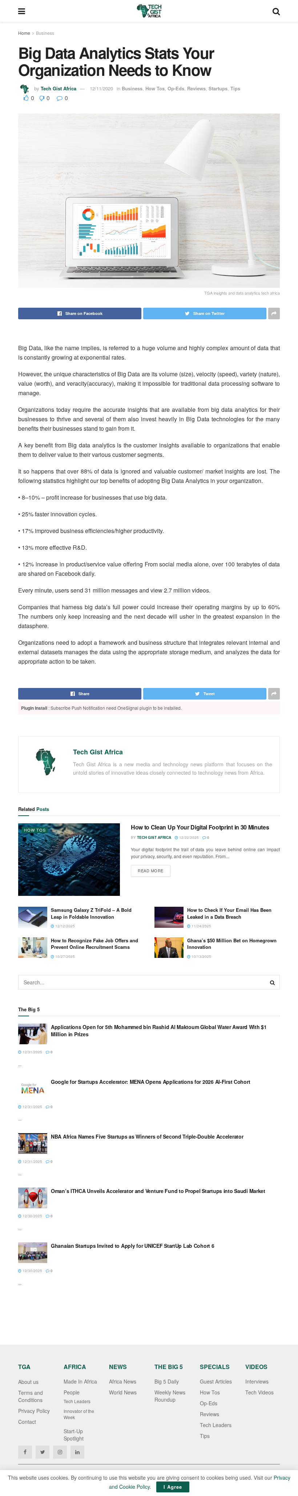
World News (123, 1392)
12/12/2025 (64, 926)
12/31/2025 (31, 1051)
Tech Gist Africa (58, 88)
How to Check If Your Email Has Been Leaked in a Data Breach (229, 913)
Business (45, 33)
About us (28, 1381)
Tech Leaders (77, 1401)
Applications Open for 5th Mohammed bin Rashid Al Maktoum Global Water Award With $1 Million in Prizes (159, 1030)
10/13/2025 (200, 956)
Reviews (196, 88)
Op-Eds (176, 88)
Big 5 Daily (166, 1381)
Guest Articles (216, 1381)
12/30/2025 (31, 1215)
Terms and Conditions (30, 1396)
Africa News (122, 1381)
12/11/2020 (101, 88)
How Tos (155, 88)
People (72, 1392)
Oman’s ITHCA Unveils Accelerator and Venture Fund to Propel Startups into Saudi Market (158, 1190)
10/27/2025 (64, 956)
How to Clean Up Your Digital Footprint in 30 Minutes (200, 827)
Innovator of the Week (79, 1414)
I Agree (173, 1486)
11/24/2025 (200, 926)
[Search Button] (272, 982)
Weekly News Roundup (169, 1396)
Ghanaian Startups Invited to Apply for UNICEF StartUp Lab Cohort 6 (132, 1245)
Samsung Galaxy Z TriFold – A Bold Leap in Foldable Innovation (91, 913)
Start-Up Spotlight (74, 1434)
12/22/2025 (188, 837)
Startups (218, 88)
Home (24, 33)
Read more (151, 870)
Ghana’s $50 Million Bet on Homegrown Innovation (232, 943)
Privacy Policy (34, 1410)
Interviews (257, 1381)
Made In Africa (80, 1381)
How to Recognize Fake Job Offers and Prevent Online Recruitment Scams (94, 943)
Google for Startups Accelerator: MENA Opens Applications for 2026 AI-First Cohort (150, 1081)
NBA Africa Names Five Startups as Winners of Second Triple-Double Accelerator (147, 1136)
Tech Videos (259, 1392)
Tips (235, 88)
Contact (27, 1421)
